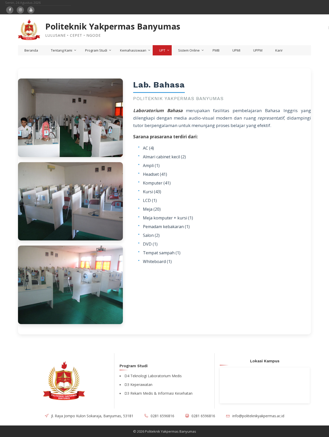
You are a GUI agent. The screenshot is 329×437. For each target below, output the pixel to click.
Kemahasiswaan (133, 50)
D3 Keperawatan (138, 384)
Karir (279, 50)
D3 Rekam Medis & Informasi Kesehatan (158, 393)
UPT (162, 50)
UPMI (236, 50)
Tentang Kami (61, 50)
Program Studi (96, 50)
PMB (216, 50)
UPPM (257, 50)
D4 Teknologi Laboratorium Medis (153, 375)
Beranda (31, 50)
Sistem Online (189, 50)
